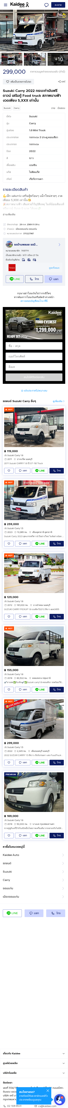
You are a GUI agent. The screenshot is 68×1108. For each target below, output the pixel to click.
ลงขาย (58, 5)
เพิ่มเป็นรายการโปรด (20, 82)
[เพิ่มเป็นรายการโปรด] (9, 470)
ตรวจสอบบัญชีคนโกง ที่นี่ (34, 300)
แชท (55, 279)
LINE (17, 279)
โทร (37, 279)
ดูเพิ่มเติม (57, 401)
